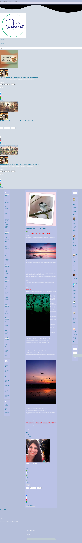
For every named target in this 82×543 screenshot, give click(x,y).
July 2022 (7, 237)
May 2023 (7, 202)
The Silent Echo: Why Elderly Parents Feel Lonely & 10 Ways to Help (18, 120)
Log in (6, 405)
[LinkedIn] (41, 99)
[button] (27, 524)
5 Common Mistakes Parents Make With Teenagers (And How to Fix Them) (19, 164)
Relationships (9, 3)
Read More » (1, 100)
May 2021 (7, 279)
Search (1, 46)
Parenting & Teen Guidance (7, 382)
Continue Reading (31, 506)
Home (1, 3)
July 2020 (7, 313)
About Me (4, 3)
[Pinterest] (41, 96)
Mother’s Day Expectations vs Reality (74, 306)
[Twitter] (41, 94)
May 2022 (7, 239)
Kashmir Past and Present (36, 228)
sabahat (28, 466)
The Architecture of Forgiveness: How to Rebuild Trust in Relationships (19, 77)
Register (6, 404)
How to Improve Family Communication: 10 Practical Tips (75, 260)
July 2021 (7, 273)
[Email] (41, 95)
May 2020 (7, 319)
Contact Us (15, 3)
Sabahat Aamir (4, 509)
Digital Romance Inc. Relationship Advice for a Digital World (75, 290)
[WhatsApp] (41, 98)
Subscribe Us (2, 39)
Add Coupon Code (30, 530)
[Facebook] (41, 92)
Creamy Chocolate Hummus (75, 277)
